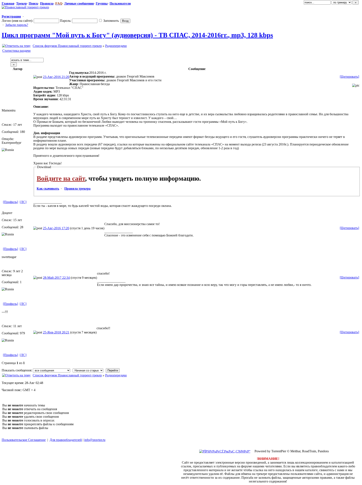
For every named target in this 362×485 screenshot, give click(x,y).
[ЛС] (23, 202)
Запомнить (110, 20)
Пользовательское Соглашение (24, 440)
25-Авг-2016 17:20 (56, 228)
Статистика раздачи (16, 50)
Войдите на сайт (61, 178)
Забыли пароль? (16, 25)
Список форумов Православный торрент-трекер (67, 46)
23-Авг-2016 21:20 (56, 77)
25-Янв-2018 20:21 (56, 332)
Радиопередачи (116, 46)
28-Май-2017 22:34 (56, 277)
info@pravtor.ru (94, 440)
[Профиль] (10, 202)
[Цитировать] (349, 76)
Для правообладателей (66, 440)
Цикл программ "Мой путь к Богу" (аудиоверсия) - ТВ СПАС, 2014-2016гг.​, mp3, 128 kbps (137, 35)
